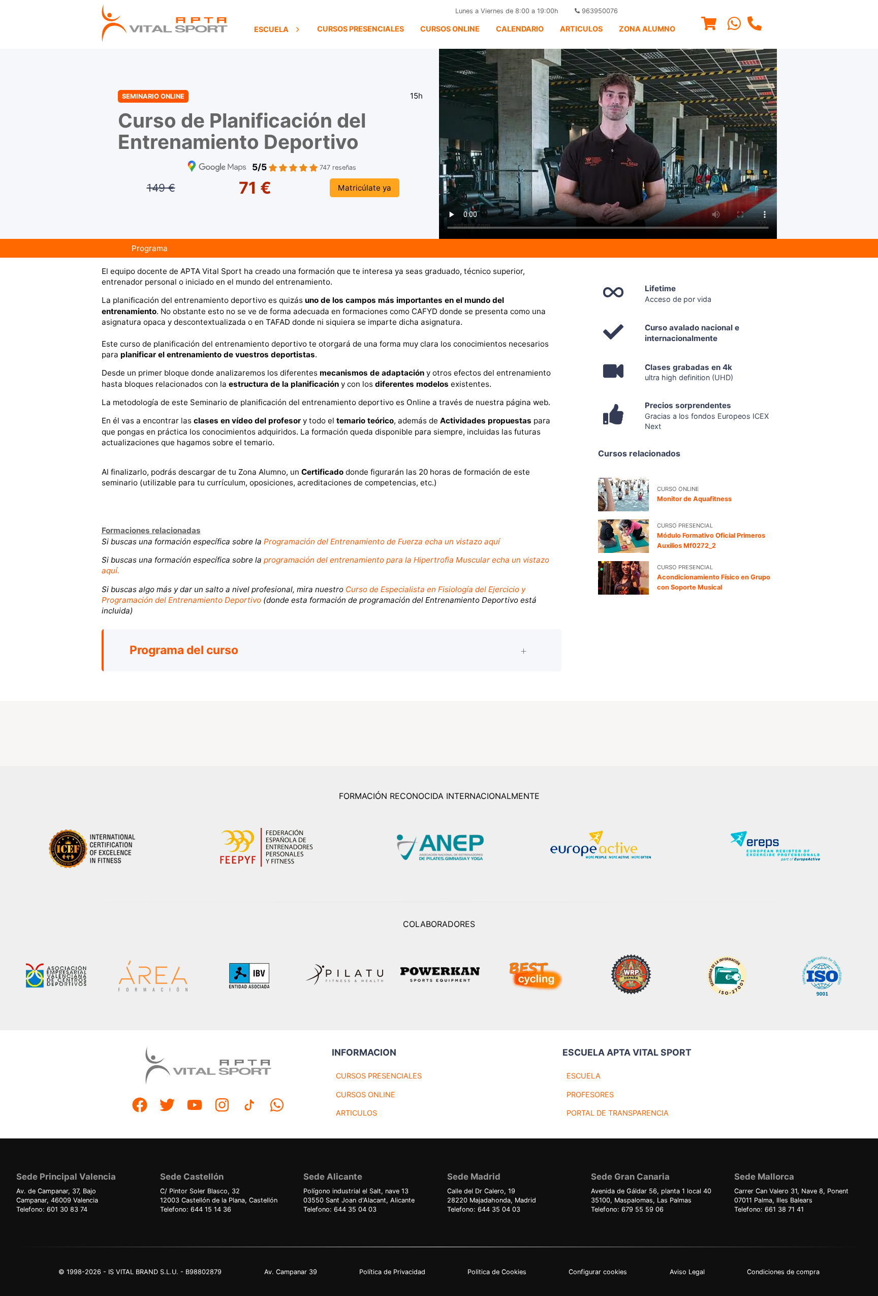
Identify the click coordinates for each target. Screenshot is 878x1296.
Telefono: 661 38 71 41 (769, 1209)
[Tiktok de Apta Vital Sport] (249, 1106)
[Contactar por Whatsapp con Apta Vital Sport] (734, 25)
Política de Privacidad (392, 1272)
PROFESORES (590, 1094)
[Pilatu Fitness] (344, 975)
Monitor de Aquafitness (694, 499)
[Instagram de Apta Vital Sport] (222, 1106)
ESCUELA (584, 1075)
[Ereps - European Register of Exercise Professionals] (784, 847)
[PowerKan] (440, 976)
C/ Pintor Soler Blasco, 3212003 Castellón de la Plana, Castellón (218, 1195)
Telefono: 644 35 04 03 (340, 1209)
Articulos (581, 28)
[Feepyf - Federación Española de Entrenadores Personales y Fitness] (266, 847)
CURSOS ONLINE (365, 1094)
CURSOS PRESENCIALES (379, 1075)
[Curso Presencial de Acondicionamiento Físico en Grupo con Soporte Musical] (623, 578)
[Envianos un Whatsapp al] (277, 1106)
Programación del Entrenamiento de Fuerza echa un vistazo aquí (382, 541)
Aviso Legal (687, 1272)
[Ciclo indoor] (535, 975)
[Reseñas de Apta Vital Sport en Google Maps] (217, 167)
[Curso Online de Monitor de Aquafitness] (623, 494)
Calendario (520, 28)
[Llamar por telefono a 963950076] (754, 24)
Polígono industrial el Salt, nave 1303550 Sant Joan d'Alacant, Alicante (359, 1195)
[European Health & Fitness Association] (611, 847)
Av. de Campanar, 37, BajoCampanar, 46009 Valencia (57, 1195)
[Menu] (708, 25)
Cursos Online (450, 28)
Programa (150, 248)
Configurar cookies (598, 1272)
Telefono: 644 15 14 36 (195, 1209)
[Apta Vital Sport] (164, 24)
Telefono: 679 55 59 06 (627, 1209)
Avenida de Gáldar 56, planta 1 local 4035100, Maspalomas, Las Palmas (651, 1195)
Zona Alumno (647, 28)
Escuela (271, 29)
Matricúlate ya (364, 188)
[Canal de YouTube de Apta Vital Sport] (194, 1106)
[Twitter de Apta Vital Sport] (167, 1106)
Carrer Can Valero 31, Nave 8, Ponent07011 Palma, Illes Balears (791, 1195)
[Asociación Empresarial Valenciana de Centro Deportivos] (55, 975)
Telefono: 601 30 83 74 (51, 1209)
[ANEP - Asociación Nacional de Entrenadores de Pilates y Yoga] (439, 847)
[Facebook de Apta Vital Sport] (139, 1106)
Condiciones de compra (783, 1272)
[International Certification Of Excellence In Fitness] (94, 847)
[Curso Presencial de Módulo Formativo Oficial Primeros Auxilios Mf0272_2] (623, 536)
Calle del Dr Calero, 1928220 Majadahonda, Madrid (491, 1195)
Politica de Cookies (496, 1272)
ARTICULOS (356, 1112)
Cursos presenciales (360, 28)
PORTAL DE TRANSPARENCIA (618, 1112)
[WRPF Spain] (631, 975)
